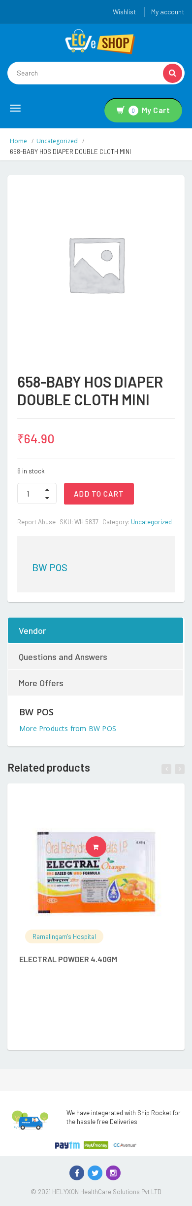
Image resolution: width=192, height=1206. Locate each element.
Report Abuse (36, 522)
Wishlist (124, 11)
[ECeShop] (100, 41)
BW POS (49, 567)
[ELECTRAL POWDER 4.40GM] (95, 872)
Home (18, 141)
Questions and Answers (63, 656)
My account (168, 11)
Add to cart (99, 493)
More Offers (41, 682)
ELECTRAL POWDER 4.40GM (68, 959)
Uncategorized (57, 141)
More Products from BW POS (67, 728)
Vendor (32, 630)
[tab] (96, 630)
